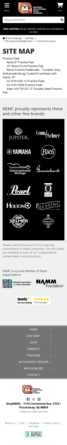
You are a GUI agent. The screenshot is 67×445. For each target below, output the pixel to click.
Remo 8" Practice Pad (20, 62)
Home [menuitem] (33, 329)
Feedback (34, 423)
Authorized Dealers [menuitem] (34, 362)
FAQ (22, 423)
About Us (10, 423)
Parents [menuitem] (33, 349)
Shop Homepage (13, 38)
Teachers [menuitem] (33, 355)
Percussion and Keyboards (18, 41)
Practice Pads (11, 58)
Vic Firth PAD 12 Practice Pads (25, 81)
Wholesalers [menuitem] (33, 368)
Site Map (29, 38)
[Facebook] (28, 398)
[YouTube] (34, 398)
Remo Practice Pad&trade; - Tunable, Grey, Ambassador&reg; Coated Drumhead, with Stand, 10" (32, 73)
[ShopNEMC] (33, 8)
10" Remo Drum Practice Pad (25, 66)
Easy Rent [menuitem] (33, 336)
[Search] (62, 20)
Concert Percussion (46, 41)
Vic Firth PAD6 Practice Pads (24, 85)
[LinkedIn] (39, 398)
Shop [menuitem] (33, 342)
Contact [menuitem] (33, 375)
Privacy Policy (51, 423)
